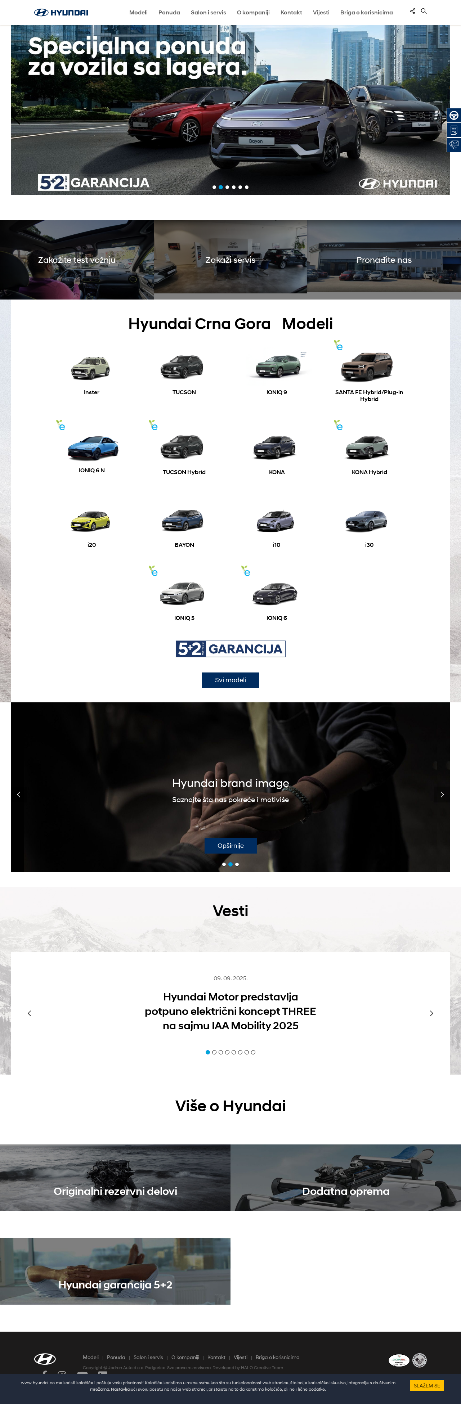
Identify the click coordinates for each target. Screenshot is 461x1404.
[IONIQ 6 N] (91, 446)
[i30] (369, 520)
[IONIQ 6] (276, 593)
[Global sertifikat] (399, 1360)
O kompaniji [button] (253, 12)
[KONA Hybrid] (369, 447)
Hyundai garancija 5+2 (115, 1284)
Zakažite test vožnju (77, 260)
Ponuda (116, 1357)
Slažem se (427, 1385)
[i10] (276, 520)
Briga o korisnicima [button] (366, 12)
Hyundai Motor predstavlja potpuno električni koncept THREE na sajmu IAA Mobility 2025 (230, 1011)
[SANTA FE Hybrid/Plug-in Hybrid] (369, 367)
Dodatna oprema (346, 1191)
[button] (16, 117)
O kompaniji (185, 1357)
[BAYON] (184, 520)
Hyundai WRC (238, 783)
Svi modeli (230, 680)
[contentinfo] (413, 11)
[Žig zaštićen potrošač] (419, 1360)
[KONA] (276, 447)
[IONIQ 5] (184, 593)
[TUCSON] (184, 367)
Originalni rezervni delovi (115, 1191)
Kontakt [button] (291, 12)
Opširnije (238, 846)
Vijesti (321, 12)
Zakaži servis (230, 260)
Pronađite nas (384, 260)
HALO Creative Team (262, 1367)
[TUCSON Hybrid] (184, 447)
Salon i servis (208, 12)
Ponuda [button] (169, 12)
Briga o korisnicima (278, 1357)
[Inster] (91, 367)
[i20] (91, 520)
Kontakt (216, 1357)
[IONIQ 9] (276, 367)
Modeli (138, 12)
